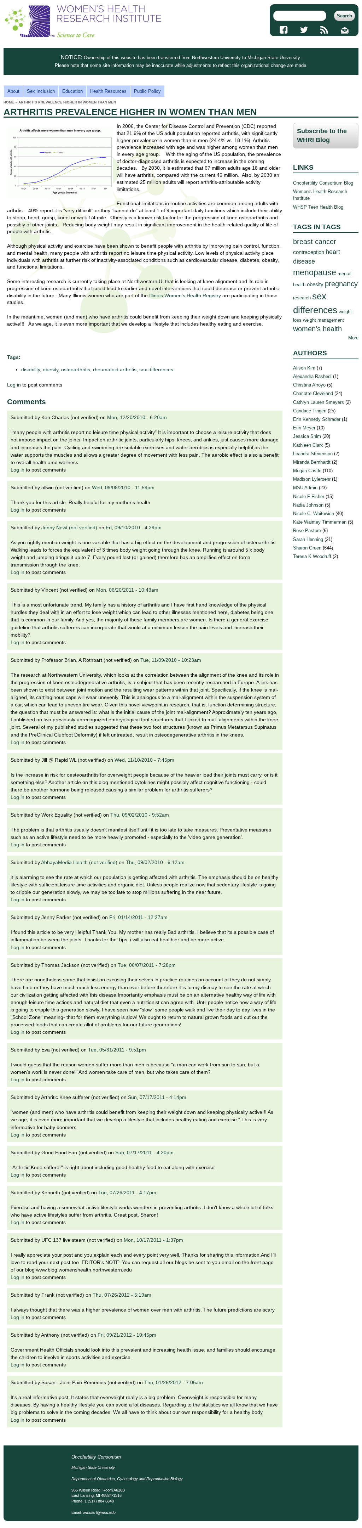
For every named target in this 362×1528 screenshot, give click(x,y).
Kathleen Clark (308, 445)
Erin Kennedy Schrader (316, 419)
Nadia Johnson (308, 505)
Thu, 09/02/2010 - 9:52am (139, 815)
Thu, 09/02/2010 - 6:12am (155, 862)
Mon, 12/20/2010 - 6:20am (137, 417)
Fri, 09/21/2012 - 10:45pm (127, 1335)
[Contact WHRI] (344, 30)
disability (30, 369)
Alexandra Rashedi (312, 376)
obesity (50, 369)
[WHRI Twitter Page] (303, 30)
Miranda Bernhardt (312, 462)
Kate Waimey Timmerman (319, 522)
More (353, 337)
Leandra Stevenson (313, 453)
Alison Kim (304, 368)
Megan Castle (307, 470)
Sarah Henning (308, 539)
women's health (317, 329)
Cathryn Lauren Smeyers (318, 402)
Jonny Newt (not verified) (69, 527)
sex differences (156, 369)
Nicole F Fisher (308, 496)
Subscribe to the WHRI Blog (322, 135)
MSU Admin (305, 487)
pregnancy (341, 284)
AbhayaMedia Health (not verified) (79, 862)
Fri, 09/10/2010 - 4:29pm (134, 527)
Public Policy (147, 91)
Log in (14, 385)
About (13, 91)
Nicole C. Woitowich (313, 513)
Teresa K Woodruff (312, 556)
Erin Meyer (304, 427)
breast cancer (314, 241)
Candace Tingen (309, 410)
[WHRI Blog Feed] (324, 30)
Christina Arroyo (309, 385)
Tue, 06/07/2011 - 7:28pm (147, 965)
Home (9, 102)
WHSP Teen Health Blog (318, 207)
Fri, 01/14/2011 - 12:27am (138, 917)
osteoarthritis (75, 369)
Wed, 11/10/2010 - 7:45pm (144, 760)
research (302, 297)
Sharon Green (307, 548)
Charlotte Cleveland (313, 393)
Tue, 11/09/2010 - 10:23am (170, 660)
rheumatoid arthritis (114, 369)
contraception (308, 252)
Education (72, 91)
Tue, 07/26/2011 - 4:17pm (127, 1192)
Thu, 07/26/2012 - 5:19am (122, 1295)
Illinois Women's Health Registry (185, 295)
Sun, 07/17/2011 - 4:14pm (157, 1097)
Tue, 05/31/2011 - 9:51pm (117, 1050)
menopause (314, 272)
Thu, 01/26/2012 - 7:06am (173, 1382)
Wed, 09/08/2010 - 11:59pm (123, 487)
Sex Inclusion (41, 91)
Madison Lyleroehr (312, 479)
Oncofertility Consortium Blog (323, 183)
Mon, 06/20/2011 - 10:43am (127, 590)
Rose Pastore (307, 530)
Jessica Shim (307, 436)
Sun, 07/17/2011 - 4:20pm (144, 1152)
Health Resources (108, 91)
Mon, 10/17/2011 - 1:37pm (153, 1240)
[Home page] (83, 36)
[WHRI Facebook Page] (283, 30)
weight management (323, 320)
